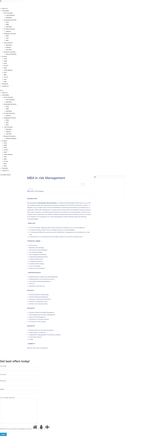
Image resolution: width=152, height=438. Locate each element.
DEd (7, 38)
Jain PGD (8, 49)
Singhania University (10, 33)
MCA (5, 63)
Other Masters (8, 70)
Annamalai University (10, 20)
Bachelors (9, 17)
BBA (5, 74)
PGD (7, 22)
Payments (5, 84)
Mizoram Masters (11, 54)
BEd (7, 40)
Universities (5, 10)
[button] (76, 90)
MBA (7, 24)
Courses (4, 56)
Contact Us (5, 86)
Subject (2, 389)
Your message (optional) (7, 397)
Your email (3, 374)
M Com (6, 65)
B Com (6, 77)
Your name (3, 366)
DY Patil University (9, 29)
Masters (8, 31)
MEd (7, 36)
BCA (5, 72)
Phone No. (3, 380)
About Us (5, 8)
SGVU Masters (10, 15)
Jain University (8, 42)
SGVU (32, 191)
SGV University (8, 13)
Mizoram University (9, 52)
